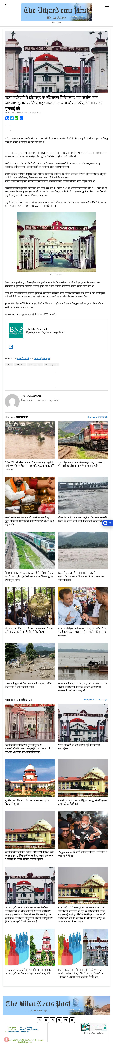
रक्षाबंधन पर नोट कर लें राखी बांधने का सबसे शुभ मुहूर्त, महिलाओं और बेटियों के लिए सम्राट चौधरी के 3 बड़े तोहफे (29, 521)
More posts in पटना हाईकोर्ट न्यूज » (96, 700)
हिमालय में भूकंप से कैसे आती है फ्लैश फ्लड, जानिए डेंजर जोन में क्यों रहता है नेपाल (28, 685)
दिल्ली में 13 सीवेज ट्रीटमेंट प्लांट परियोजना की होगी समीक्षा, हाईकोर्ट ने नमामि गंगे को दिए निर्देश (29, 630)
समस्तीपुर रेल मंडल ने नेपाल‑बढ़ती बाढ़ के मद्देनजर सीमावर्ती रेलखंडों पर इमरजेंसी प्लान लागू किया (81, 464)
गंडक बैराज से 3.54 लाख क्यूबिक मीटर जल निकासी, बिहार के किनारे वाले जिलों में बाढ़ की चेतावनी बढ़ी (82, 519)
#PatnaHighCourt (51, 365)
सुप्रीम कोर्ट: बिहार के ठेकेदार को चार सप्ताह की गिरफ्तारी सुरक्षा (27, 802)
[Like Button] (8, 128)
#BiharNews (20, 365)
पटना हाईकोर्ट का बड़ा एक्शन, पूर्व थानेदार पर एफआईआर (79, 747)
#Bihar (9, 365)
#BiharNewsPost (35, 365)
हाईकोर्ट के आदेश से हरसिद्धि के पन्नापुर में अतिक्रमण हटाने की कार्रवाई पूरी (82, 802)
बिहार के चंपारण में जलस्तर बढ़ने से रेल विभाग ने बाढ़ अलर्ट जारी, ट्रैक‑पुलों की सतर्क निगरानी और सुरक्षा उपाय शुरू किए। (29, 576)
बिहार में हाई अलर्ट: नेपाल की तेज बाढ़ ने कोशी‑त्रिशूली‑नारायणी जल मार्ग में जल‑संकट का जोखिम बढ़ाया (81, 576)
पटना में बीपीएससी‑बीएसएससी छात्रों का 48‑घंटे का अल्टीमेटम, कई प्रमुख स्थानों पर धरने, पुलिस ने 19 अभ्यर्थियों (82, 632)
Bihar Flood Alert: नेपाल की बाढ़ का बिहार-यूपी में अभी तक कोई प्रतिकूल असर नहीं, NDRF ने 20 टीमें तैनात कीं (29, 466)
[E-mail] (11, 347)
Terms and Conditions (29, 1029)
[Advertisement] (56, 168)
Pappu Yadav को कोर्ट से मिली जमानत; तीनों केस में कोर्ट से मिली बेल (82, 854)
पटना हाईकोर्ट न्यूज (42, 358)
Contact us (24, 1032)
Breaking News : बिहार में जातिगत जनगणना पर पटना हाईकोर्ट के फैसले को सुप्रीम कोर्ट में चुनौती (28, 971)
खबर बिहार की (23, 358)
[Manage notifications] (6, 1039)
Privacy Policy (26, 1027)
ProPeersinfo (13, 1032)
